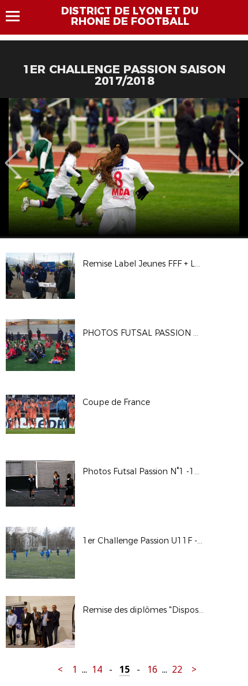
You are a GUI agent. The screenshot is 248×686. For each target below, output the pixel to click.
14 (97, 669)
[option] (124, 167)
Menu (18, 16)
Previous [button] (12, 154)
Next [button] (236, 154)
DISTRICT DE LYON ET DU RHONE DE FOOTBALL (129, 16)
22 (177, 669)
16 (152, 669)
